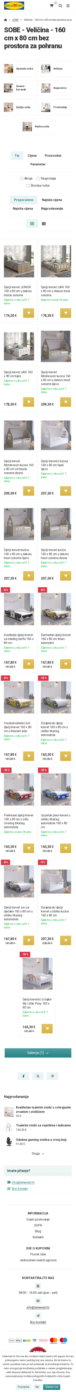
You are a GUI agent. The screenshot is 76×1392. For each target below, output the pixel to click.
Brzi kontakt (20, 1189)
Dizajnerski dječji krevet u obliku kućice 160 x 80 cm (55, 911)
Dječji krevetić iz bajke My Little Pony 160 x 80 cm (37, 1003)
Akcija (28, 178)
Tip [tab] (17, 155)
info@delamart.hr (23, 1182)
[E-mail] (38, 1300)
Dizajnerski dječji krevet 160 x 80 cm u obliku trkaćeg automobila (54, 729)
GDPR (38, 1225)
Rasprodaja (48, 178)
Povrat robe (38, 1254)
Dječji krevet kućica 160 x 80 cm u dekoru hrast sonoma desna (55, 554)
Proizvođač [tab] (53, 155)
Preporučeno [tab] (24, 200)
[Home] (14, 5)
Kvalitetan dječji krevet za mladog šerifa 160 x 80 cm (19, 639)
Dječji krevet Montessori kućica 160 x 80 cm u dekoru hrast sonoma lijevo (56, 378)
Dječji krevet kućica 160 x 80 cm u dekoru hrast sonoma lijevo (18, 554)
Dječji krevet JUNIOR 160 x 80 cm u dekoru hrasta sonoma (18, 291)
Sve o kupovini (38, 1248)
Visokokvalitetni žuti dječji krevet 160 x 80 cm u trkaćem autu (18, 727)
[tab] (32, 223)
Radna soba (42, 126)
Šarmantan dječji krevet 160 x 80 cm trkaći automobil (56, 639)
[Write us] (38, 1315)
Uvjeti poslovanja (38, 1219)
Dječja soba (23, 107)
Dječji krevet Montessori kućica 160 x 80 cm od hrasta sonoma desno (19, 467)
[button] (28, 313)
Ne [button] (37, 1386)
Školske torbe (40, 185)
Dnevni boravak (21, 88)
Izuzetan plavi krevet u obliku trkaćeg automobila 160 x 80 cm (55, 821)
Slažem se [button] (51, 1386)
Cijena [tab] (32, 155)
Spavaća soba (24, 68)
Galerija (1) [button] (35, 1053)
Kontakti (38, 1237)
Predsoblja (60, 107)
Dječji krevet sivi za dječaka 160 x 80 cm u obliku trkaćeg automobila (18, 913)
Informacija (38, 1213)
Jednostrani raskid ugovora (38, 1260)
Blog (38, 1231)
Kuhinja (57, 68)
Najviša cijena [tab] (23, 208)
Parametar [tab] (38, 164)
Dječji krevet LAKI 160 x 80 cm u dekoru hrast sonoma (55, 291)
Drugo (36, 1153)
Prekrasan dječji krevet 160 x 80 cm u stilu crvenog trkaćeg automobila (18, 821)
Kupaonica (59, 87)
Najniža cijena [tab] (52, 200)
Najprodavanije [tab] (52, 208)
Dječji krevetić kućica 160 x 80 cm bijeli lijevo (54, 465)
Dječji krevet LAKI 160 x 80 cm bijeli (18, 374)
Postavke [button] (23, 1386)
